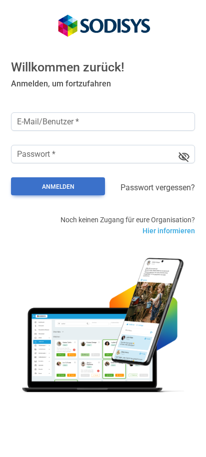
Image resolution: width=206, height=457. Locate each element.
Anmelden (58, 186)
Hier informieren (168, 231)
